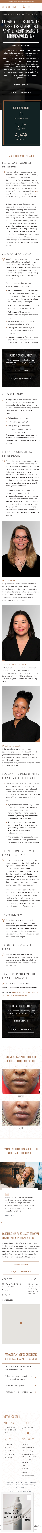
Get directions (7, 1290)
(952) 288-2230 (7, 1300)
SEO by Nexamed (28, 1476)
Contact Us (25, 1469)
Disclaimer (25, 1444)
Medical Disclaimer (28, 1447)
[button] (21, 1323)
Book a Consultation (21, 45)
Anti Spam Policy (27, 1451)
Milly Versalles (11, 745)
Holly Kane (9, 580)
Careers (24, 1472)
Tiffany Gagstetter (14, 664)
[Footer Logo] (12, 1416)
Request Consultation (21, 93)
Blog (23, 1466)
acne (37, 191)
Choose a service (21, 85)
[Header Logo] (9, 7)
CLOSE (29, 1497)
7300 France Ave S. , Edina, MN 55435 (10, 1430)
